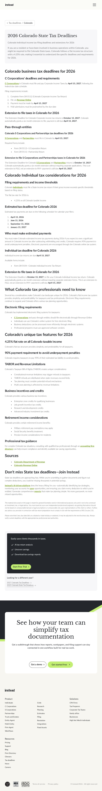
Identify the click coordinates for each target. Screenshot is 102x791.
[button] (94, 5)
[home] (9, 5)
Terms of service (39, 784)
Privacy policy (53, 784)
